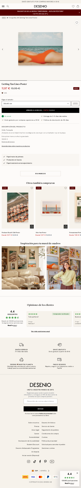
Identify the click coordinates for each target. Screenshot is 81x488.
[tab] (13, 80)
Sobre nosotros (33, 423)
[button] (75, 103)
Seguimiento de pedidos (50, 430)
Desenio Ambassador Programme (27, 448)
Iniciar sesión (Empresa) (30, 455)
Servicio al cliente (48, 426)
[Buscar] (7, 6)
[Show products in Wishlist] (73, 6)
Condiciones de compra (50, 434)
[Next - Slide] (78, 49)
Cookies (45, 437)
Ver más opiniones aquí (40, 331)
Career (36, 434)
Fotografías (13, 18)
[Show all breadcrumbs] (4, 18)
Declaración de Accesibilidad (28, 441)
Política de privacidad (46, 413)
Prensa (36, 426)
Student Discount (33, 444)
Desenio (47, 482)
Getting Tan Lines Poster (28, 18)
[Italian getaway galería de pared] (23, 268)
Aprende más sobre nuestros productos (16, 146)
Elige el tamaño (7, 100)
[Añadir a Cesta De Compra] (32, 227)
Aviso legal (35, 430)
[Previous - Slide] (2, 49)
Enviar (40, 409)
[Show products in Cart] (78, 6)
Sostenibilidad (34, 437)
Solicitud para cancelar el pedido (53, 444)
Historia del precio (8, 142)
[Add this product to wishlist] (76, 22)
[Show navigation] (3, 6)
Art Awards (35, 452)
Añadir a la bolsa (40, 110)
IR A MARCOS (40, 174)
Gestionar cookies (48, 448)
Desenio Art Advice (48, 423)
